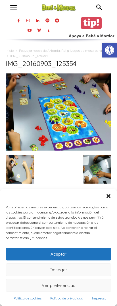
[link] (109, 50)
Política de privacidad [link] (66, 298)
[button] (108, 196)
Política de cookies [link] (27, 298)
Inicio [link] (10, 50)
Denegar (58, 269)
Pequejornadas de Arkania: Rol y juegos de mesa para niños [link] (65, 50)
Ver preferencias (58, 285)
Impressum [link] (101, 298)
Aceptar (58, 254)
